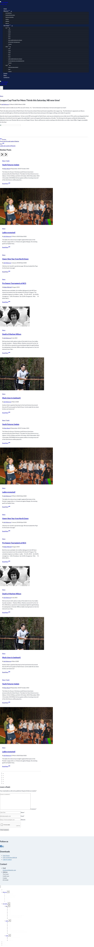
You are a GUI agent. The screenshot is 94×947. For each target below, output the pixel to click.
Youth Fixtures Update (10, 165)
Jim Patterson (5, 104)
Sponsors (7, 23)
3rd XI (9, 33)
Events (5, 73)
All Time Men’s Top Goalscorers (14, 42)
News (9, 69)
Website (23, 819)
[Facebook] (1, 846)
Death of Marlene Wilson (11, 334)
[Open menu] (1, 88)
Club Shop (7, 21)
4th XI (9, 35)
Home (5, 8)
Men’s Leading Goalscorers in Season (15, 40)
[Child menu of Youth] (9, 65)
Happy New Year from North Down (15, 259)
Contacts (10, 44)
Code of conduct (7, 859)
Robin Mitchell (7, 287)
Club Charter (6, 855)
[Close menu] (0, 887)
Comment (34, 809)
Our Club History (9, 13)
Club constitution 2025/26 (10, 857)
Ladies (7, 920)
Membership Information (10, 15)
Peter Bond (7, 168)
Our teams (5, 903)
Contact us (6, 77)
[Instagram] (3, 846)
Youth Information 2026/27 (13, 67)
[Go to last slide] (2, 154)
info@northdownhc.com (9, 870)
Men (6, 906)
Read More (6, 183)
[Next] (6, 154)
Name (23, 812)
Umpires (7, 19)
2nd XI (9, 31)
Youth (7, 161)
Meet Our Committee (10, 17)
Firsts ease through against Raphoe (9, 140)
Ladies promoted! (8, 232)
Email (22, 816)
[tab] (3, 773)
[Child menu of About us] (11, 11)
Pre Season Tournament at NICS (14, 283)
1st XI (9, 29)
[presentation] (21, 206)
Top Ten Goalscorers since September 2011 (16, 60)
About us (5, 892)
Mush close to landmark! (11, 398)
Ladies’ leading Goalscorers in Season (15, 58)
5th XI (9, 38)
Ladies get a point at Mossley (7, 145)
